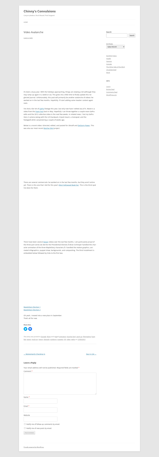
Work (49, 337)
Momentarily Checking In (34, 354)
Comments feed (111, 92)
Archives (109, 44)
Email (26, 406)
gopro (29, 339)
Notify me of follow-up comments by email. (43, 424)
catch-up (79, 337)
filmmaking (87, 337)
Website (27, 415)
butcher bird (71, 337)
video (69, 339)
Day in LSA (91, 354)
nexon (41, 339)
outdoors (53, 339)
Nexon (45, 242)
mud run (35, 339)
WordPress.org (111, 95)
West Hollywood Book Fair (69, 185)
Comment (28, 371)
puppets (60, 339)
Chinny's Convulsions (40, 11)
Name (27, 397)
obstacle (46, 339)
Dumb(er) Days (111, 56)
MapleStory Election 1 (32, 307)
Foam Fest (39, 111)
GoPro (41, 109)
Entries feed (110, 89)
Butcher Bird (49, 128)
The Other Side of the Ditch (115, 67)
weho (73, 339)
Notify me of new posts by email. (39, 428)
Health (108, 59)
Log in (108, 86)
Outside (43, 337)
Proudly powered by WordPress (34, 447)
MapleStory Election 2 (32, 310)
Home (26, 22)
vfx (65, 339)
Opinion (109, 61)
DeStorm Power (84, 125)
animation (62, 337)
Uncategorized (111, 70)
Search (109, 32)
